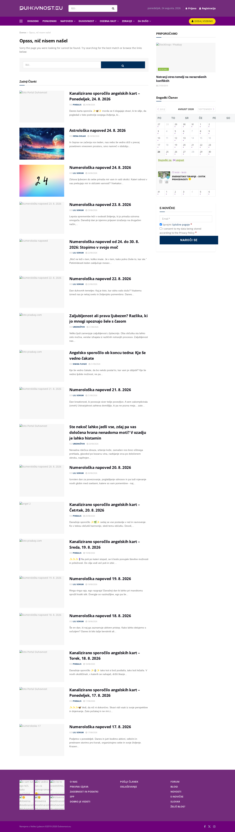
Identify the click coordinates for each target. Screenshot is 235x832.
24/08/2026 (90, 104)
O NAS (73, 781)
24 (159, 152)
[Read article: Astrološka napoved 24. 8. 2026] (41, 144)
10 (159, 138)
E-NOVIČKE (176, 796)
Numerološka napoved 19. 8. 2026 (100, 578)
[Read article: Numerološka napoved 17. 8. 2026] (41, 740)
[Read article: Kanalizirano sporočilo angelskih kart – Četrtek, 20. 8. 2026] (41, 518)
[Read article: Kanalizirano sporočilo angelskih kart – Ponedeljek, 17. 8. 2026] (41, 703)
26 (176, 152)
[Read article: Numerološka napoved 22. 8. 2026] (41, 292)
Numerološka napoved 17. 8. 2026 (100, 726)
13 (184, 138)
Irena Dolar (79, 136)
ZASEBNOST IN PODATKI (84, 791)
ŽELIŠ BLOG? (177, 806)
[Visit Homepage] (40, 8)
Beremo (163, 69)
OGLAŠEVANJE (128, 786)
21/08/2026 (93, 327)
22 (201, 145)
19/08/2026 (90, 553)
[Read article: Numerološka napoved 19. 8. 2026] (41, 592)
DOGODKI (33, 21)
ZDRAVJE (127, 21)
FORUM (174, 781)
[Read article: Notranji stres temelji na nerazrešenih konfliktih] (186, 57)
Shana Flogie (80, 364)
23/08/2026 (92, 210)
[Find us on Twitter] (209, 827)
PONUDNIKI (49, 21)
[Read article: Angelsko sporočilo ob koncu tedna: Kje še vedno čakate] (41, 366)
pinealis (77, 104)
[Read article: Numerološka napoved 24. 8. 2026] (41, 181)
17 (159, 145)
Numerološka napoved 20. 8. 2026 (100, 467)
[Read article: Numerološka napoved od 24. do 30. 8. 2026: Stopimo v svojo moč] (41, 255)
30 (184, 124)
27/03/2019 (163, 85)
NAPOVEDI (66, 21)
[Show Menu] (21, 21)
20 (184, 145)
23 (210, 145)
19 (176, 145)
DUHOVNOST (86, 21)
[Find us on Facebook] (205, 827)
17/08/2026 (90, 701)
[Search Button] (113, 8)
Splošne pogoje (181, 224)
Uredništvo (79, 327)
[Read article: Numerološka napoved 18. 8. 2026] (41, 629)
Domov (22, 32)
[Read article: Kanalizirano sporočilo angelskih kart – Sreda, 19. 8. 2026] (41, 555)
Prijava (192, 8)
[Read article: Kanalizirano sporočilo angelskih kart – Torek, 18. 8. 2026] (41, 666)
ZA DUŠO (143, 21)
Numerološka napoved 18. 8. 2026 (100, 615)
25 (167, 152)
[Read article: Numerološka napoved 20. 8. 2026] (41, 481)
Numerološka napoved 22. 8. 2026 (100, 278)
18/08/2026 (92, 621)
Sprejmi (177, 224)
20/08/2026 (93, 443)
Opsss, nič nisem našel (40, 32)
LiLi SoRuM (78, 173)
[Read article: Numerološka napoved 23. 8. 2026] (41, 218)
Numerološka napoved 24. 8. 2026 (100, 167)
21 (192, 145)
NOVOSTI (175, 791)
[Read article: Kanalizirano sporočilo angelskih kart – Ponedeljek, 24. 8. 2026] (41, 107)
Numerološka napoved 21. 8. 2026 (100, 389)
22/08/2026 (92, 252)
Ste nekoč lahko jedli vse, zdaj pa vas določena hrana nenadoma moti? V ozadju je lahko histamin (107, 432)
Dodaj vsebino (203, 21)
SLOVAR (175, 801)
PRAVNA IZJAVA (79, 786)
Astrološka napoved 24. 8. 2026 (97, 130)
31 (192, 124)
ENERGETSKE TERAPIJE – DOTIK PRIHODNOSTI (188, 178)
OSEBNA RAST (108, 21)
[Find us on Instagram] (214, 827)
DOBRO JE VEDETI (80, 801)
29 (176, 124)
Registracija (208, 8)
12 (176, 138)
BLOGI (174, 786)
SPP (72, 796)
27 (159, 124)
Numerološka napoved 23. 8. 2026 (100, 204)
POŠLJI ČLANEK (129, 781)
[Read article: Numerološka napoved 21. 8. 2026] (41, 403)
